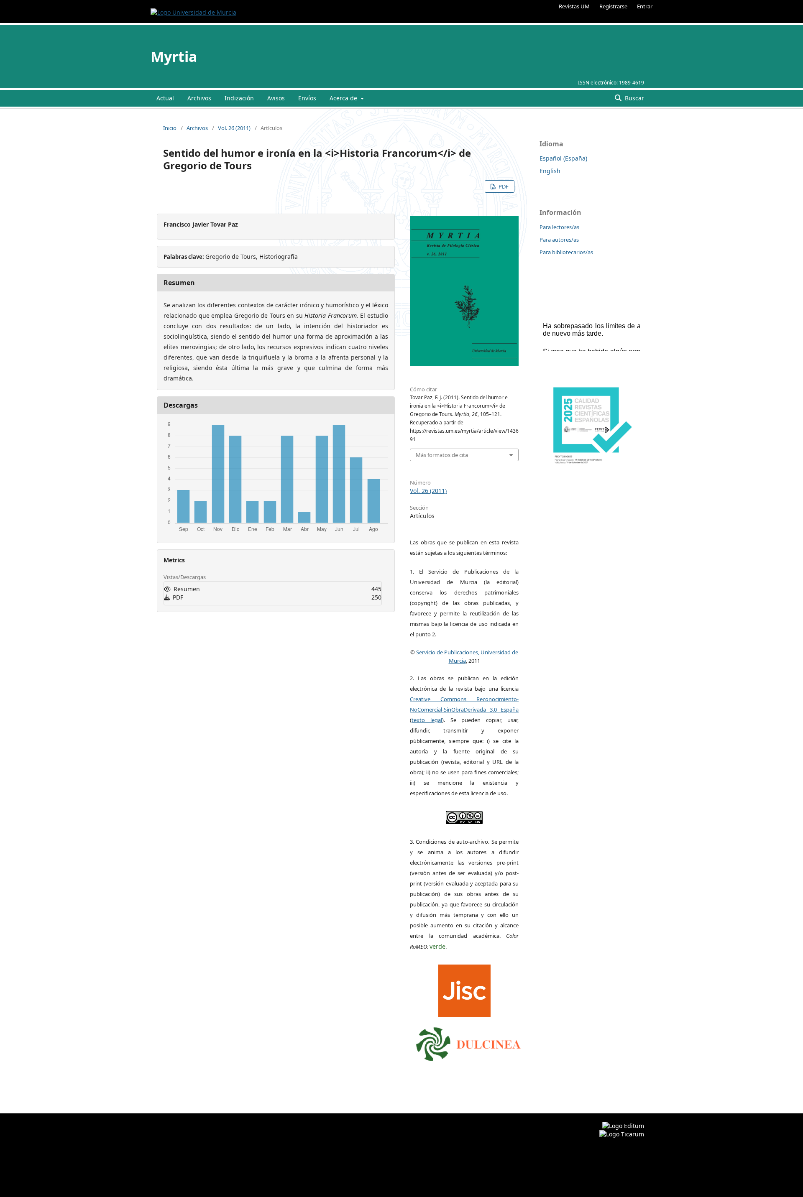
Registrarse (613, 6)
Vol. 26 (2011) (234, 128)
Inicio (169, 128)
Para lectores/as (559, 227)
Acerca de (344, 98)
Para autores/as (559, 239)
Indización (239, 98)
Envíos (307, 98)
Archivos (199, 98)
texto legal (427, 720)
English (550, 171)
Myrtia (174, 56)
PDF (503, 186)
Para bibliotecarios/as (566, 252)
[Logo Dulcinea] (468, 1042)
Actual (165, 98)
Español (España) (563, 158)
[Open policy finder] (464, 989)
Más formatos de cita (442, 455)
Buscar (633, 98)
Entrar (644, 6)
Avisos (276, 98)
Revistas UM (574, 6)
